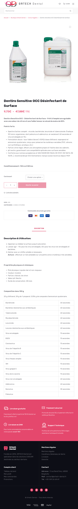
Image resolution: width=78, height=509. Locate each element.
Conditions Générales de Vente (53, 454)
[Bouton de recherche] (70, 10)
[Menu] (73, 4)
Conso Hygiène (19, 205)
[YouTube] (46, 490)
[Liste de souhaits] (60, 4)
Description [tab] (39, 228)
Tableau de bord (10, 471)
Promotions (8, 479)
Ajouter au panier (32, 185)
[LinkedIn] (41, 490)
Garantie (45, 459)
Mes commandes (10, 477)
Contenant (8, 176)
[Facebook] (31, 490)
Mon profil (7, 474)
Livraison (45, 457)
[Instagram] (36, 490)
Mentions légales (48, 451)
